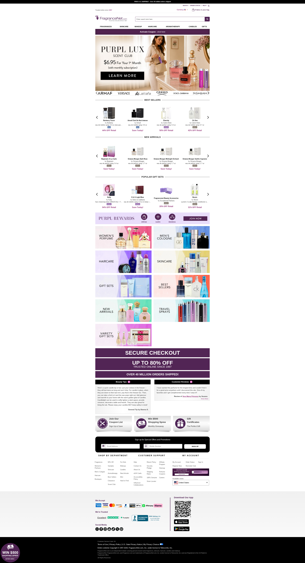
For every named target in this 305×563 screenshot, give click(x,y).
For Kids (123, 462)
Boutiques (98, 479)
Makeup (138, 27)
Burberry (110, 123)
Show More (204, 399)
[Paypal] (126, 506)
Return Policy (151, 462)
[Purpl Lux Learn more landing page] (191, 473)
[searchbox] (170, 19)
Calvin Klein (167, 123)
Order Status (195, 5)
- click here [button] (152, 32)
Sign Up (195, 446)
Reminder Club (191, 466)
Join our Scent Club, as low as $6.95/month (152, 2)
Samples (111, 466)
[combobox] (172, 19)
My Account (177, 462)
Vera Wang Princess (190, 396)
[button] (208, 93)
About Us (137, 469)
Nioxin (196, 200)
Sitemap (162, 468)
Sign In (185, 5)
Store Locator (151, 481)
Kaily (110, 200)
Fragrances (106, 27)
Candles (123, 469)
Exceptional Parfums (167, 201)
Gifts (204, 27)
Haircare (152, 27)
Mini (121, 477)
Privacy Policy (115, 544)
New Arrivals (124, 473)
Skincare (124, 27)
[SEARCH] (207, 19)
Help (204, 5)
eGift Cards (138, 473)
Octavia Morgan (138, 161)
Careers (162, 477)
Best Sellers (112, 477)
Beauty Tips (121, 382)
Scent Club (111, 484)
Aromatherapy (112, 473)
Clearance (111, 481)
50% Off (111, 462)
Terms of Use (103, 544)
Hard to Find (124, 481)
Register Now (177, 466)
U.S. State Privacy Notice (132, 544)
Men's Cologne (100, 472)
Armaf (139, 123)
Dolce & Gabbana (139, 200)
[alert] (182, 9)
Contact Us (137, 466)
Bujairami (110, 161)
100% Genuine (152, 477)
